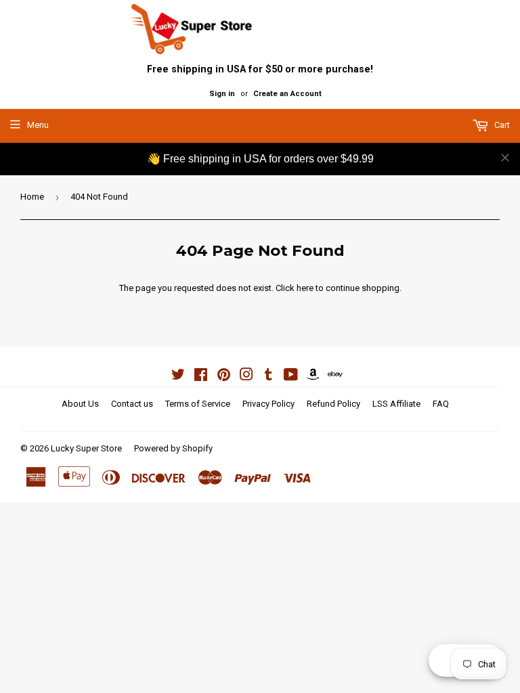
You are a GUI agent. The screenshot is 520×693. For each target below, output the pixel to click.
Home (32, 197)
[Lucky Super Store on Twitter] (178, 377)
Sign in (222, 93)
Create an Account (287, 93)
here (305, 288)
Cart (501, 125)
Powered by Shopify (173, 448)
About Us (80, 404)
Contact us (132, 404)
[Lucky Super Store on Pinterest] (224, 377)
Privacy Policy (268, 404)
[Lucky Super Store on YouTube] (291, 377)
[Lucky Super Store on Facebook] (201, 377)
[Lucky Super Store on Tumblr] (268, 377)
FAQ (441, 404)
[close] (505, 158)
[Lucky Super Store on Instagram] (246, 377)
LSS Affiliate (396, 404)
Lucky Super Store (86, 448)
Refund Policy (333, 404)
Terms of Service (197, 404)
